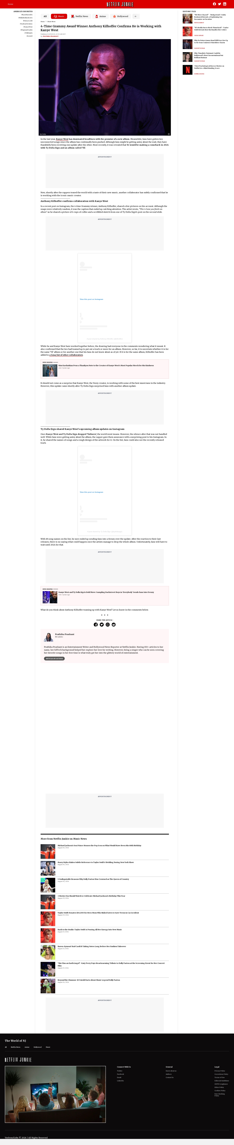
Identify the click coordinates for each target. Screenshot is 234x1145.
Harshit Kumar (199, 48)
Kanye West (62, 139)
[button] (169, 134)
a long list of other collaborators (66, 355)
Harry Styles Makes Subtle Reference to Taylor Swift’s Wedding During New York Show (96, 801)
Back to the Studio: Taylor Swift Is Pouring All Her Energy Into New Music (90, 869)
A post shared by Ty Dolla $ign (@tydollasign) (104, 532)
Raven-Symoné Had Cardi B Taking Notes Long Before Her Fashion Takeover (92, 885)
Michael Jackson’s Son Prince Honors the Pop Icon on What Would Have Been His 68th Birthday (99, 785)
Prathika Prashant (50, 36)
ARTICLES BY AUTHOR (54, 658)
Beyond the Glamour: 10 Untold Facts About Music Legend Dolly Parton (89, 919)
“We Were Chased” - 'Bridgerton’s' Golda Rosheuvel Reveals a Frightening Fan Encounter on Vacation (210, 17)
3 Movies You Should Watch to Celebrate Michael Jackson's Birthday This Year (91, 835)
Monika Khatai (199, 74)
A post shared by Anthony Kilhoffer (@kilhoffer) (105, 339)
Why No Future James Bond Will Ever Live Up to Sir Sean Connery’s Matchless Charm (211, 41)
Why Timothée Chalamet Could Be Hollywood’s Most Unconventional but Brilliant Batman (208, 55)
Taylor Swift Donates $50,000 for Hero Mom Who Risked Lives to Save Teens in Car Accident (98, 852)
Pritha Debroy (199, 23)
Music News (51, 21)
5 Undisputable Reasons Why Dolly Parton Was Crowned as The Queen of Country (93, 818)
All (45, 16)
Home (10, 4)
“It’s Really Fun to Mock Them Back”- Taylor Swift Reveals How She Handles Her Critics (211, 29)
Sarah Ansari (198, 35)
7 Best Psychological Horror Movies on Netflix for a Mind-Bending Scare (209, 67)
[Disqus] (105, 699)
